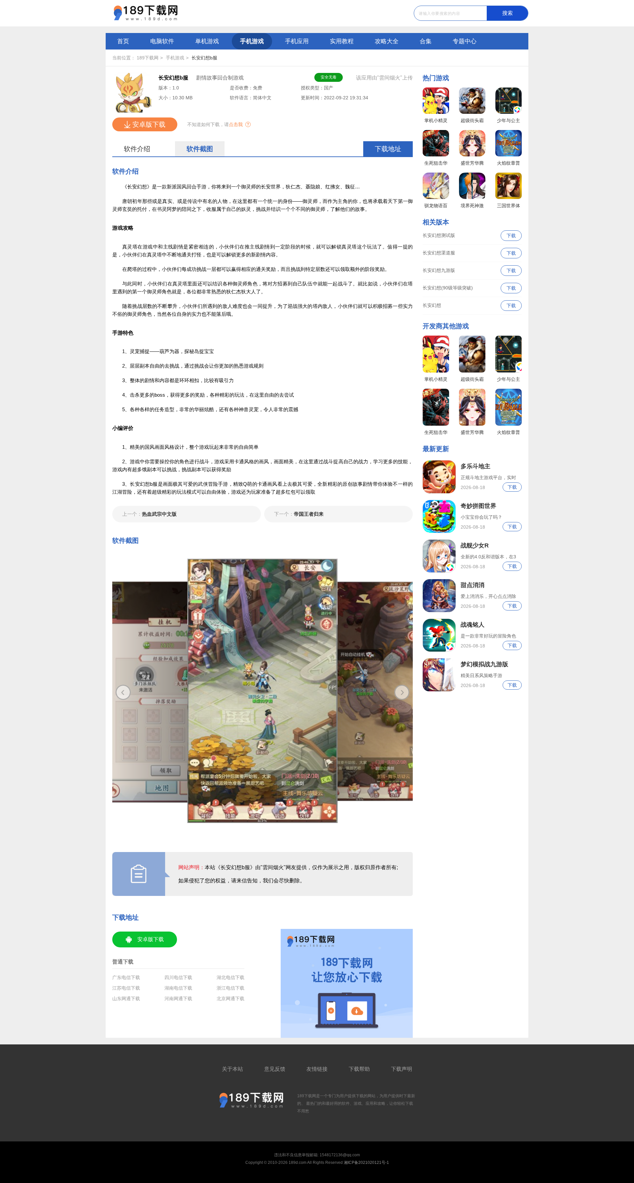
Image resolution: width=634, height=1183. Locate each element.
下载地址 (388, 148)
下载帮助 (359, 1069)
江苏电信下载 (126, 988)
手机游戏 (252, 41)
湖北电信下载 (230, 977)
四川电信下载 (178, 977)
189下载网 (147, 57)
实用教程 (342, 41)
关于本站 (232, 1069)
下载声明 (401, 1069)
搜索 (507, 13)
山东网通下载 (126, 998)
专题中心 (464, 41)
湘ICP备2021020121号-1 (366, 1162)
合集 (426, 41)
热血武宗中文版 (149, 514)
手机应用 (297, 41)
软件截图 (200, 148)
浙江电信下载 (230, 988)
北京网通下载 (230, 998)
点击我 (236, 124)
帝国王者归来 (299, 514)
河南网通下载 (178, 998)
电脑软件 (162, 41)
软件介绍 (137, 148)
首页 (123, 41)
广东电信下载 (126, 977)
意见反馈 (274, 1069)
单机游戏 (207, 41)
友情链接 (317, 1069)
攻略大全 (387, 41)
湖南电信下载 (178, 988)
